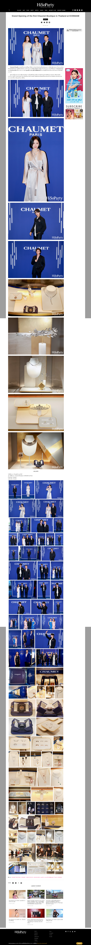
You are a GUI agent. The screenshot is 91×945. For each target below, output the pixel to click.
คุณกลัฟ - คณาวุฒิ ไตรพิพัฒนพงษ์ (47, 877)
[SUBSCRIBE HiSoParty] (74, 111)
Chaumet (23, 877)
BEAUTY (32, 10)
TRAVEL (46, 10)
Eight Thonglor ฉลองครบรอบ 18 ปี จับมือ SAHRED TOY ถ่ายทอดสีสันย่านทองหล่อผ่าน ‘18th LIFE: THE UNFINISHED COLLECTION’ (35, 902)
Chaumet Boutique (16, 877)
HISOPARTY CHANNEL (61, 10)
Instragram (51, 933)
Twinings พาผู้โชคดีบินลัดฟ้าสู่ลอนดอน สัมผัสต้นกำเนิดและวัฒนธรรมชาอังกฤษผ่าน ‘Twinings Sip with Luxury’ (54, 902)
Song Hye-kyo (29, 877)
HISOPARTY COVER (52, 10)
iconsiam (59, 877)
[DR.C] (74, 85)
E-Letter (50, 936)
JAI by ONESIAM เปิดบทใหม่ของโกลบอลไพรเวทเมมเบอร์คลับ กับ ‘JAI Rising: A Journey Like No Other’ (35, 921)
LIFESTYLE (37, 10)
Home (50, 931)
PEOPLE (28, 10)
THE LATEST (19, 10)
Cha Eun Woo (37, 877)
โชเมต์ (55, 877)
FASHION (41, 10)
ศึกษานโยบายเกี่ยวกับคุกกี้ (42, 943)
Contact (50, 934)
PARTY (24, 10)
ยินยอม (79, 943)
